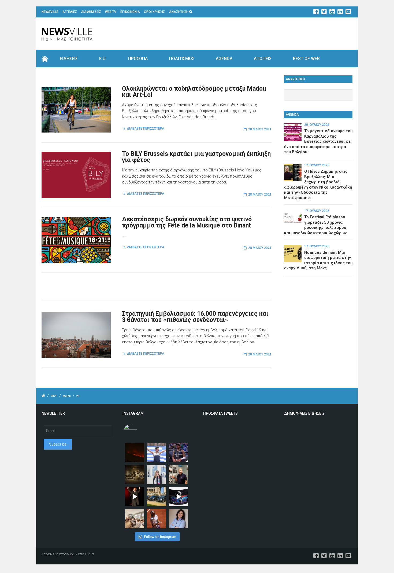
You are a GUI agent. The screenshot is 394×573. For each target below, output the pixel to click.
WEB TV (110, 12)
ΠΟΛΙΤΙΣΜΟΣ (181, 58)
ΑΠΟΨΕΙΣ (263, 58)
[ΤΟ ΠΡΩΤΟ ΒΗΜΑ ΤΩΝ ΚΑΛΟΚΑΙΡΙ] (156, 496)
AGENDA (224, 58)
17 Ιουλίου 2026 (316, 165)
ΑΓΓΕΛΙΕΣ (69, 12)
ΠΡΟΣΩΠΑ (138, 58)
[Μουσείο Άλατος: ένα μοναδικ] (178, 474)
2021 (54, 396)
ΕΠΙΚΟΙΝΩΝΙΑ (130, 12)
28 (77, 396)
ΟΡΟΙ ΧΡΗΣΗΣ (154, 12)
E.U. (103, 58)
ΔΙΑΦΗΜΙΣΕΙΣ (91, 12)
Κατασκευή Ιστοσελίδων (59, 554)
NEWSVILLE (50, 12)
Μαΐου (66, 396)
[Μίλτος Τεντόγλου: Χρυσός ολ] (156, 452)
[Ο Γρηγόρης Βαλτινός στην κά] (134, 496)
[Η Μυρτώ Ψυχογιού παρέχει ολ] (178, 518)
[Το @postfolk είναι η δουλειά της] (178, 496)
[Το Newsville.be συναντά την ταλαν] (156, 474)
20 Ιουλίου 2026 (316, 125)
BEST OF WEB (306, 58)
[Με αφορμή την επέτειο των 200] (134, 474)
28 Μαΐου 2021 (260, 129)
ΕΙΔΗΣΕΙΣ (69, 58)
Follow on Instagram (160, 537)
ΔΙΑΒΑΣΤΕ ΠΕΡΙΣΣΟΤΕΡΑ (145, 128)
